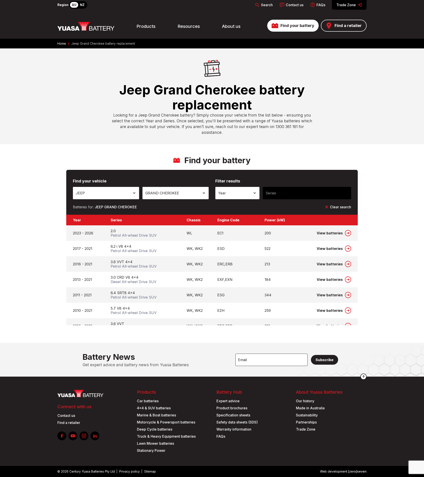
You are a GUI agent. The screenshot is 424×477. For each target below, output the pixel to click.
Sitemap (150, 471)
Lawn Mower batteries (155, 443)
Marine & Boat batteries (156, 415)
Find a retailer (348, 25)
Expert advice (228, 401)
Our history (305, 401)
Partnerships (306, 422)
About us (231, 26)
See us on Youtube (72, 435)
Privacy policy (129, 471)
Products (145, 26)
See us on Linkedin (95, 435)
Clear (340, 207)
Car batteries (148, 401)
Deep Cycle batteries (154, 429)
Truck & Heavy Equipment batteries (166, 436)
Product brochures (231, 408)
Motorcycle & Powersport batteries (166, 422)
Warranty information (233, 429)
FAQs (320, 5)
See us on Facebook (61, 435)
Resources (189, 26)
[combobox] (106, 193)
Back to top (363, 377)
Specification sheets (233, 415)
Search (267, 5)
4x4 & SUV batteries (154, 408)
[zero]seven (357, 471)
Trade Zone (346, 5)
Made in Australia (310, 408)
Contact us (294, 5)
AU (74, 5)
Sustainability (307, 415)
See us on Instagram (84, 435)
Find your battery (297, 25)
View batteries (330, 233)
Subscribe (324, 360)
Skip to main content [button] (24, 5)
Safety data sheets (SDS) (237, 422)
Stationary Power (151, 450)
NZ (82, 5)
